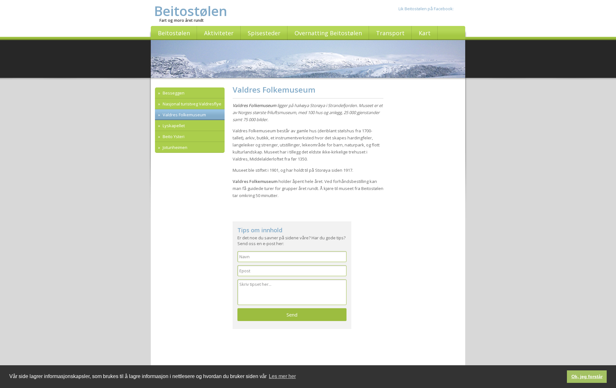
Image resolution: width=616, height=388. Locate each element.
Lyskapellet (173, 125)
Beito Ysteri (173, 136)
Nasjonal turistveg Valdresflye (191, 104)
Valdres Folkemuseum (184, 115)
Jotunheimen (174, 147)
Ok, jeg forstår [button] (587, 376)
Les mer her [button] (282, 376)
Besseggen (173, 93)
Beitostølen (190, 11)
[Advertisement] (190, 260)
